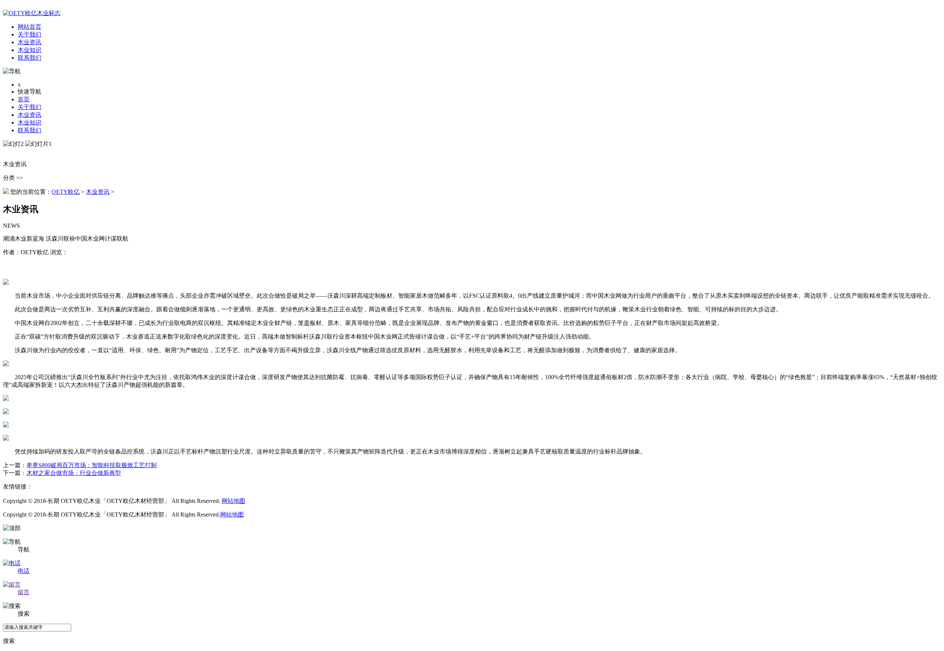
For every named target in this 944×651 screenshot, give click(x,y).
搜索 (9, 641)
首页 (24, 99)
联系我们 (29, 130)
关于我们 (29, 107)
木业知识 (29, 122)
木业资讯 (29, 115)
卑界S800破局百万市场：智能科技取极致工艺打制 (92, 465)
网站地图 (233, 501)
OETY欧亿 (66, 192)
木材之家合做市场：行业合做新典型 (74, 473)
